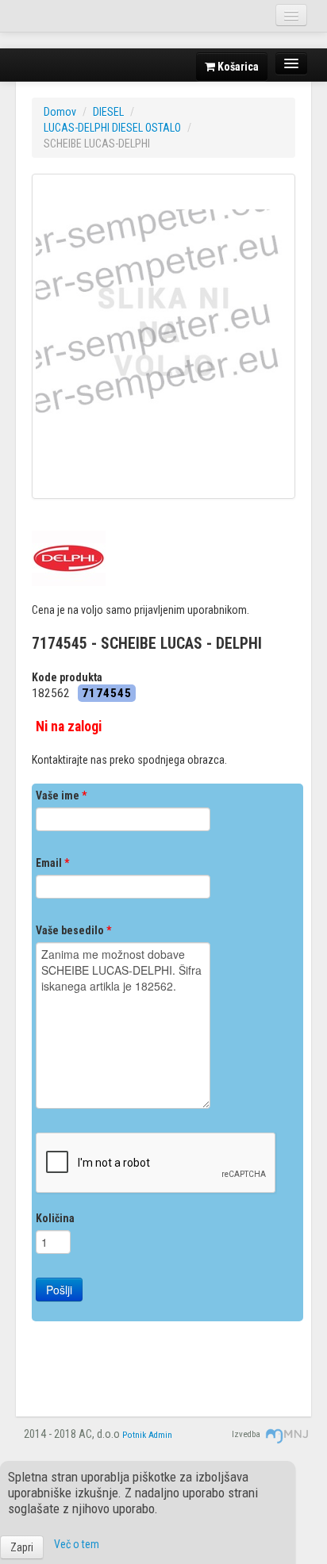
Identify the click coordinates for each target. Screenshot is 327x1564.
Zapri (21, 1547)
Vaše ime (61, 795)
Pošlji (59, 1290)
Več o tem (76, 1544)
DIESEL (108, 111)
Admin (160, 1435)
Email (52, 863)
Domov (60, 111)
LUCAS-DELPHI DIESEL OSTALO (112, 127)
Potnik (134, 1435)
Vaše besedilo (73, 930)
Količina (55, 1218)
